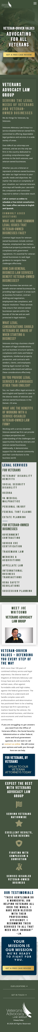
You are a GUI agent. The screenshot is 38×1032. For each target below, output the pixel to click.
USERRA (7, 493)
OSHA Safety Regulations (11, 584)
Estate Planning (14, 517)
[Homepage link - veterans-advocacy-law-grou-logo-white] (19, 1016)
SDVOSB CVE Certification (12, 545)
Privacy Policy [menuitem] (19, 1020)
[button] (35, 3)
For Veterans (12, 470)
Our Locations (18, 986)
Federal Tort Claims (17, 512)
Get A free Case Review (18, 968)
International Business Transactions (13, 574)
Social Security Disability (14, 486)
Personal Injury (14, 506)
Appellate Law (13, 565)
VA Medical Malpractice (11, 500)
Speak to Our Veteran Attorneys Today (18, 769)
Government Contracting (11, 536)
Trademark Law (13, 551)
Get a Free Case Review (19, 55)
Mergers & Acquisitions (12, 558)
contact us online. (12, 744)
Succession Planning (17, 591)
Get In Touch (17, 995)
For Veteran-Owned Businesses (16, 527)
